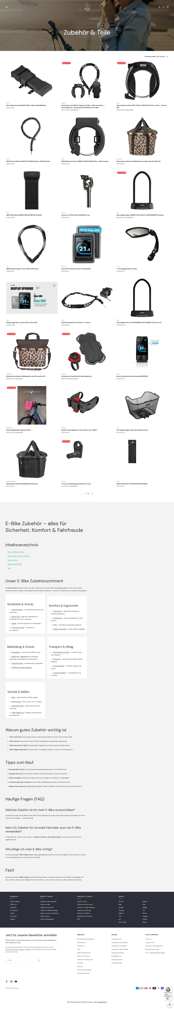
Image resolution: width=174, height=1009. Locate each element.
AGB (28, 949)
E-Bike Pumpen (16, 702)
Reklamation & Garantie (84, 916)
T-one (118, 266)
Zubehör (12, 919)
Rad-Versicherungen (152, 949)
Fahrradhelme (15, 652)
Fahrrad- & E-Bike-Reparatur (86, 907)
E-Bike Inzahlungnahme (47, 919)
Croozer (63, 481)
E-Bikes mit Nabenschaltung (49, 910)
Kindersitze (56, 659)
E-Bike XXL (13, 907)
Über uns (149, 939)
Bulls (120, 904)
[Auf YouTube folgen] (16, 981)
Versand (80, 963)
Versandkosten (102, 1002)
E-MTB (12, 913)
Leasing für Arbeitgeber (119, 946)
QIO (120, 919)
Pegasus (63, 103)
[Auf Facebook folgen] (6, 981)
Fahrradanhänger (58, 666)
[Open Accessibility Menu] (169, 1004)
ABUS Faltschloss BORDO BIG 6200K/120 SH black (24, 215)
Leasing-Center (116, 939)
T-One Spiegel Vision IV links (127, 269)
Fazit (9, 568)
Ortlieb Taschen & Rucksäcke (49, 913)
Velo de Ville (122, 922)
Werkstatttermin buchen (85, 904)
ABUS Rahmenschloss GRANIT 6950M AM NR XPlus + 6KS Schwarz (84, 161)
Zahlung (79, 966)
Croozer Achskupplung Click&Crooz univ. (76, 484)
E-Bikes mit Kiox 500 (46, 907)
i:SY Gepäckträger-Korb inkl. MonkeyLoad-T (132, 430)
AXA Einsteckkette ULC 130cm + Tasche (75, 322)
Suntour (63, 212)
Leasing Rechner (116, 960)
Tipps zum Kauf (13, 560)
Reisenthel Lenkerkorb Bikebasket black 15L (22, 484)
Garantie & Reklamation (85, 960)
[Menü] (171, 987)
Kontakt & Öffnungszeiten (154, 946)
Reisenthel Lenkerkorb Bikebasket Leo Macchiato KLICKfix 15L (139, 161)
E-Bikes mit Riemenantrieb (48, 902)
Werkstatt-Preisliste (83, 913)
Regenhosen (15, 656)
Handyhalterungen (17, 706)
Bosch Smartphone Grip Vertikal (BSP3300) (132, 376)
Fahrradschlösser (17, 610)
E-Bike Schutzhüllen (17, 628)
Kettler (145, 913)
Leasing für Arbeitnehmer (119, 942)
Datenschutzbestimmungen (14, 949)
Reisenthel (119, 159)
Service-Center (82, 902)
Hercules (121, 910)
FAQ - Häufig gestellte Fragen (155, 953)
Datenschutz (81, 942)
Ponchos (35, 656)
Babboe (145, 902)
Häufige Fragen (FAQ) (15, 564)
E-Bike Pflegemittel (17, 713)
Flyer (144, 904)
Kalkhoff (121, 913)
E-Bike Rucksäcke (17, 663)
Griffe (55, 625)
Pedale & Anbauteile (60, 629)
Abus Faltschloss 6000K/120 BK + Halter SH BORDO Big (26, 105)
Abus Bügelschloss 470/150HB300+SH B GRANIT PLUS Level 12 (139, 322)
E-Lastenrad (14, 910)
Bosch (8, 320)
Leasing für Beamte (117, 953)
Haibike (145, 907)
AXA (62, 320)
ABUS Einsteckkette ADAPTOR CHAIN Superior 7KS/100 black (28, 161)
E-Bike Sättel (57, 611)
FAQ (78, 919)
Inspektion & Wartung (84, 910)
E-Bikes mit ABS (45, 904)
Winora (145, 922)
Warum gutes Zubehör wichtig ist (18, 556)
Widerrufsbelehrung (83, 953)
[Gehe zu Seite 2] (92, 493)
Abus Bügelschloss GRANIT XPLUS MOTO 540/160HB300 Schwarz (140, 215)
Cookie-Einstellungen (84, 970)
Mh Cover (63, 266)
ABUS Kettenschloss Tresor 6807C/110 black (22, 269)
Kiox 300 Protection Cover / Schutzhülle (76, 269)
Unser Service (150, 942)
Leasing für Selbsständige (119, 949)
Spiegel (13, 623)
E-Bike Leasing (44, 916)
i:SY (117, 427)
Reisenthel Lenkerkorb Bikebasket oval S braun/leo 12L (25, 376)
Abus (7, 103)
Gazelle (121, 907)
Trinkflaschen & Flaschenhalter (21, 668)
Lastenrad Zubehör (59, 673)
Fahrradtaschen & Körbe (61, 652)
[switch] (168, 998)
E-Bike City (13, 904)
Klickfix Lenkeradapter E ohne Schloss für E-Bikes (79, 430)
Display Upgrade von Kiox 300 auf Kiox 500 (21, 322)
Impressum (80, 946)
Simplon (145, 919)
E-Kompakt (13, 916)
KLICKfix (63, 374)
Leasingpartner (116, 956)
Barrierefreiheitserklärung (85, 939)
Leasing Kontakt (116, 963)
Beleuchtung (15, 617)
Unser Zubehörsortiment (16, 552)
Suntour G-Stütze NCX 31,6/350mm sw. (75, 215)
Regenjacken (25, 656)
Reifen (13, 697)
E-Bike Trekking (14, 902)
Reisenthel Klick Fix (11, 481)
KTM (120, 916)
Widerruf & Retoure (83, 956)
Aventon (121, 902)
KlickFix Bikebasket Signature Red (18, 430)
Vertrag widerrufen (83, 973)
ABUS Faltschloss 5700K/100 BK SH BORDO (132, 484)
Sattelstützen (57, 618)
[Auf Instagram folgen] (11, 981)
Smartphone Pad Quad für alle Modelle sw (76, 376)
